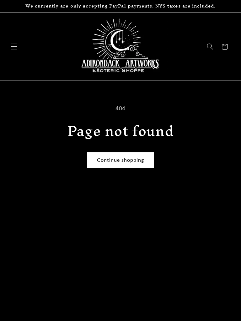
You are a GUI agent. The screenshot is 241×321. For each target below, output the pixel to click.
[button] (14, 46)
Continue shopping (120, 160)
